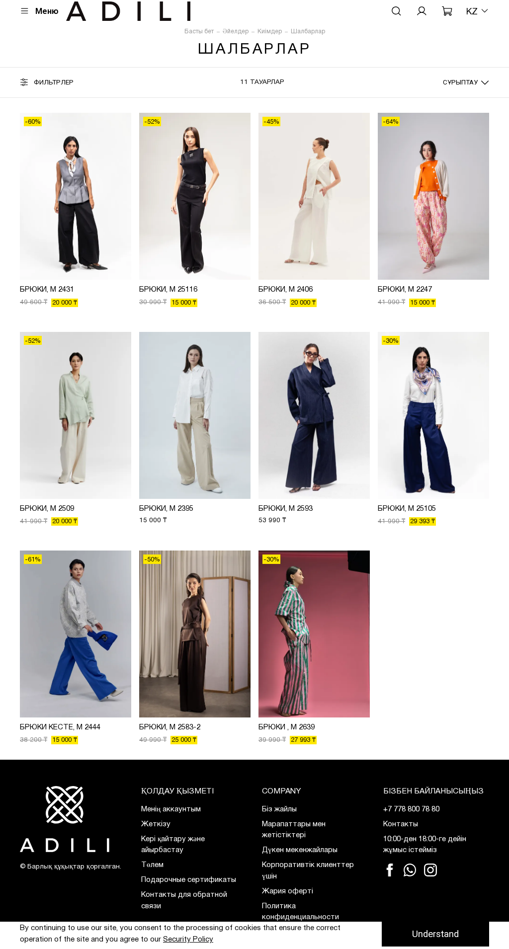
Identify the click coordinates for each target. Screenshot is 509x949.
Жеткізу (155, 824)
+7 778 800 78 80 (411, 809)
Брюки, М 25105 (407, 508)
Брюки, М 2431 (47, 289)
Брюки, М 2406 (285, 289)
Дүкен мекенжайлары (300, 850)
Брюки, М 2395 (166, 508)
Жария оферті (287, 891)
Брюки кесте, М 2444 (60, 727)
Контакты (400, 824)
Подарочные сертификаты (188, 879)
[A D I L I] (73, 819)
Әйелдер (236, 31)
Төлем (152, 865)
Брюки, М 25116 (168, 289)
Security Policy (188, 939)
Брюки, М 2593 (285, 508)
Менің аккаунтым (171, 809)
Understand (435, 934)
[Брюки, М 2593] (314, 415)
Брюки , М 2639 (286, 727)
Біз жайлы (279, 809)
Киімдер (269, 31)
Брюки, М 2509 (47, 508)
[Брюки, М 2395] (195, 415)
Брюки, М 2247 (405, 289)
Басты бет (199, 31)
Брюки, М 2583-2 (169, 727)
